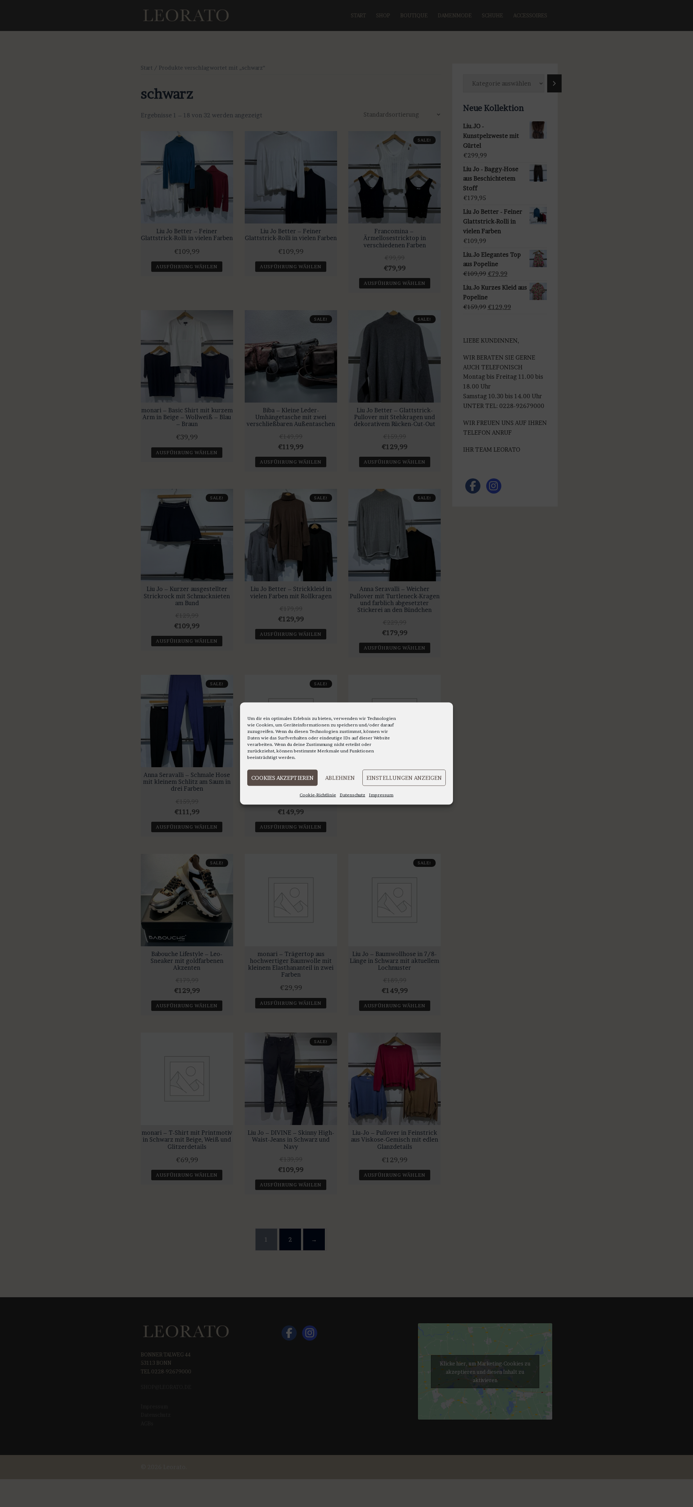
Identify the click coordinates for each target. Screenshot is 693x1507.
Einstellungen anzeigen (404, 777)
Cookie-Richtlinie (318, 795)
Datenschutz (352, 795)
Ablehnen (340, 777)
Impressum (381, 795)
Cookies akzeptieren (282, 777)
